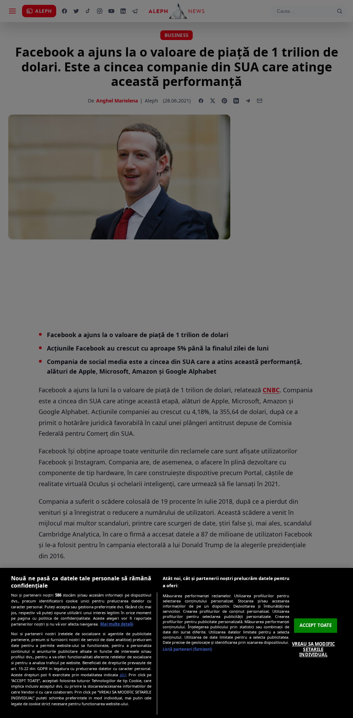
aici (123, 675)
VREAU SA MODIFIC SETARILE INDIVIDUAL (313, 649)
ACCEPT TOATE (316, 625)
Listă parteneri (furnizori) (187, 649)
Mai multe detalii (116, 624)
